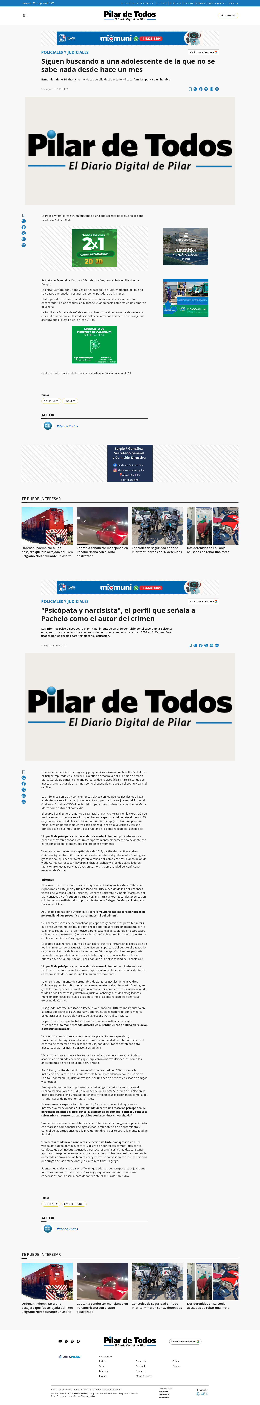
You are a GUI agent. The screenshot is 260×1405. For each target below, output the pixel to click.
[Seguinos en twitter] (66, 1342)
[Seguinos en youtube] (60, 1342)
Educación (147, 3)
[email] (211, 89)
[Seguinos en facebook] (78, 1342)
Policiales (161, 3)
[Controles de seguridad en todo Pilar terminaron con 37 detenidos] (157, 526)
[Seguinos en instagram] (72, 1342)
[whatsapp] (195, 89)
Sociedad (188, 3)
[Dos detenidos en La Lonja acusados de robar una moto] (213, 526)
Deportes (201, 3)
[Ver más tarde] (190, 89)
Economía (175, 3)
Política (125, 3)
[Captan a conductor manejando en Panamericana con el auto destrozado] (102, 526)
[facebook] (201, 89)
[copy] (217, 89)
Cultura (233, 3)
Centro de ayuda (166, 1388)
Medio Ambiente (218, 3)
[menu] (25, 15)
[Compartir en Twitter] (206, 89)
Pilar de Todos (67, 426)
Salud (135, 3)
